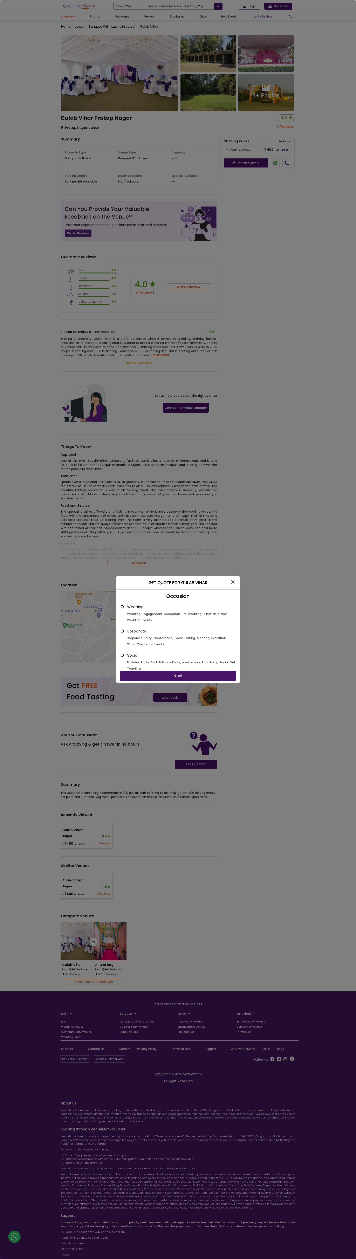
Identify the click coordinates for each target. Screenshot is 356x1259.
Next (178, 676)
